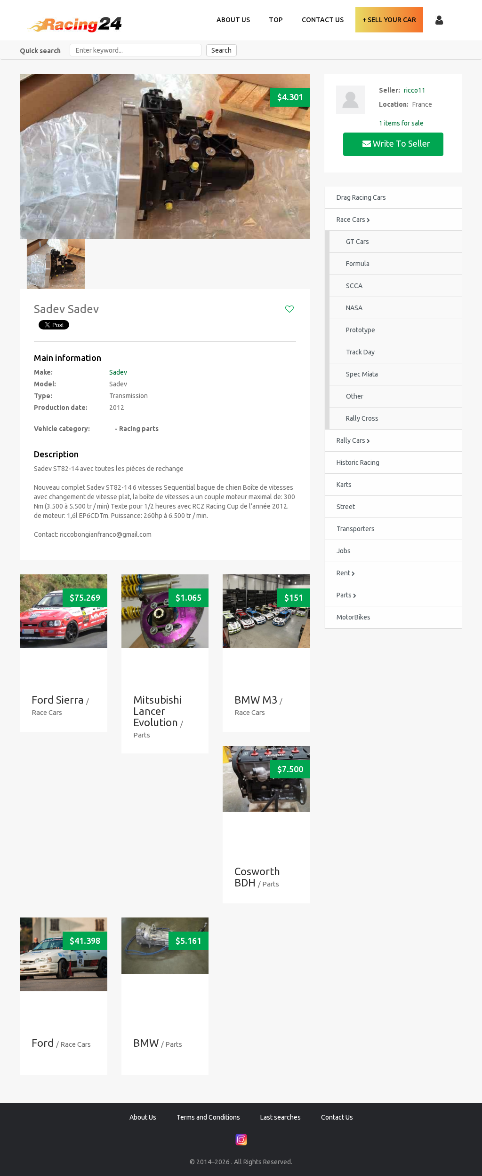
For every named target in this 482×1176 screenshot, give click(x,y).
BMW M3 (255, 700)
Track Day (360, 352)
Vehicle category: (62, 428)
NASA (354, 308)
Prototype (360, 330)
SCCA (354, 286)
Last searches (280, 1117)
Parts (345, 595)
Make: (43, 372)
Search (221, 50)
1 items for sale (401, 123)
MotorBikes (353, 617)
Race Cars (352, 219)
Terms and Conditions (208, 1117)
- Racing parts (134, 428)
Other (354, 396)
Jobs (344, 551)
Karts (344, 484)
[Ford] (63, 954)
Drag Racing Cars (361, 197)
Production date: (61, 407)
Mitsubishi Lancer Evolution (157, 711)
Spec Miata (362, 374)
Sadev (118, 372)
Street (346, 506)
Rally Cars (352, 440)
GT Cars (357, 241)
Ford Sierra (58, 700)
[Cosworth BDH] (266, 779)
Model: (45, 384)
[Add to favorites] (289, 309)
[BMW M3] (266, 611)
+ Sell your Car (389, 20)
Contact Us (323, 20)
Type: (43, 396)
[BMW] (165, 945)
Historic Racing (358, 462)
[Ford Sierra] (63, 611)
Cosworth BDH (257, 876)
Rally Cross (362, 418)
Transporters (356, 529)
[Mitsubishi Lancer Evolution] (165, 611)
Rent (344, 573)
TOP (276, 20)
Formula (358, 263)
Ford (43, 1043)
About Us (233, 20)
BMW (146, 1043)
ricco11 (415, 90)
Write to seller (401, 143)
